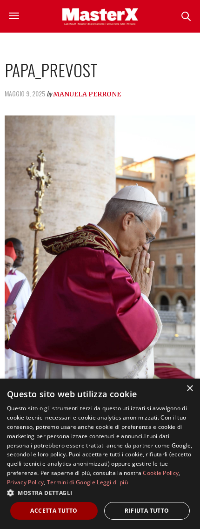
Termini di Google (71, 482)
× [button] (189, 388)
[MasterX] (100, 16)
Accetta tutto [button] (53, 511)
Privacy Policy (25, 482)
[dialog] (100, 454)
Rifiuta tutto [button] (147, 511)
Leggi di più (112, 482)
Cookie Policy (161, 473)
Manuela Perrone (87, 94)
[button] (100, 492)
